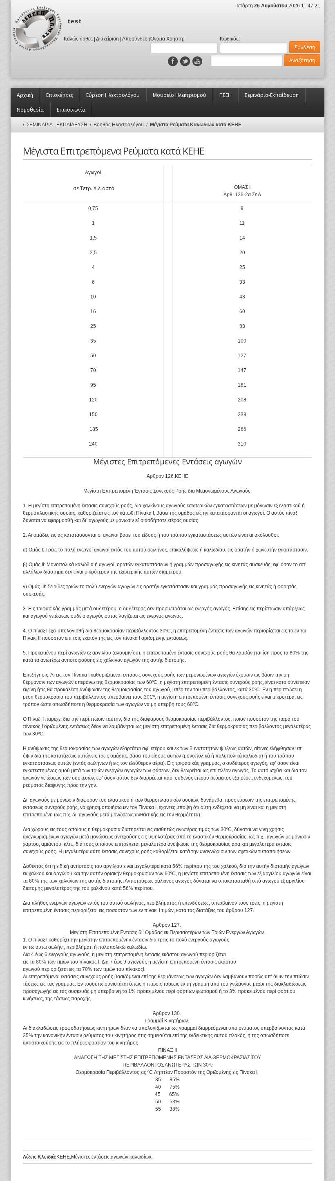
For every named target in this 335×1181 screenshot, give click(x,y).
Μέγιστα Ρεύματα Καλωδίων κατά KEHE (195, 125)
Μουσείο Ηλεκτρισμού (179, 95)
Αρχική (25, 95)
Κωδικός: (230, 39)
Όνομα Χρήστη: (167, 39)
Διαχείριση (107, 39)
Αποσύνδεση (136, 39)
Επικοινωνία (71, 109)
